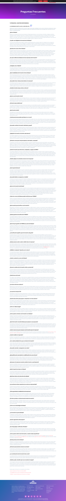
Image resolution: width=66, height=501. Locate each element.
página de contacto (37, 436)
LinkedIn (20, 437)
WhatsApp (44, 436)
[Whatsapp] (32, 496)
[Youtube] (29, 496)
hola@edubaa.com (25, 436)
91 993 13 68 (50, 435)
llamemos (41, 435)
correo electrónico (18, 436)
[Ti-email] (37, 496)
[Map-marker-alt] (40, 496)
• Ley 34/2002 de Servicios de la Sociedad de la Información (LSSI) (20, 472)
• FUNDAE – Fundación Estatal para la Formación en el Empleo (20, 474)
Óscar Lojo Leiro (45, 499)
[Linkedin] (26, 496)
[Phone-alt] (34, 496)
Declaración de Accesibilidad (43, 498)
